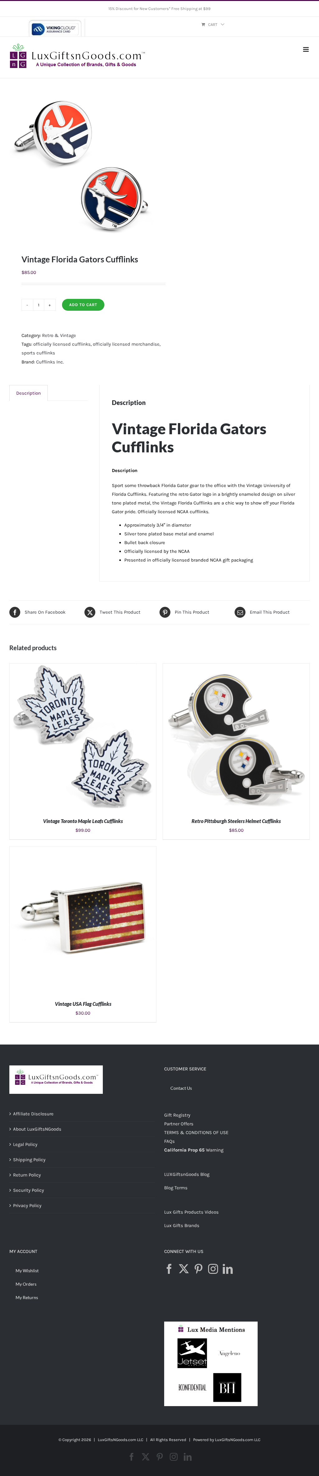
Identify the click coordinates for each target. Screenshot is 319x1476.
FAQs (169, 1141)
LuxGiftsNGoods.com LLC (237, 1439)
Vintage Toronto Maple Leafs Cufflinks (83, 821)
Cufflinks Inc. (50, 362)
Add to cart (83, 304)
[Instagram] (213, 1269)
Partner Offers (178, 1124)
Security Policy (28, 1190)
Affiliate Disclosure (33, 1114)
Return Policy (27, 1175)
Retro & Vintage (59, 335)
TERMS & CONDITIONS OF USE (196, 1132)
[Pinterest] (198, 1269)
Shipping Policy (29, 1159)
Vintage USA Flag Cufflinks (83, 1004)
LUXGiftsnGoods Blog (186, 1174)
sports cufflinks (38, 353)
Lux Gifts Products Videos (191, 1212)
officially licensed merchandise (126, 344)
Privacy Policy (27, 1205)
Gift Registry (177, 1115)
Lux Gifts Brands (181, 1225)
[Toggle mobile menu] (306, 49)
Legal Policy (25, 1144)
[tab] (28, 393)
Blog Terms (176, 1188)
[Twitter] (184, 1269)
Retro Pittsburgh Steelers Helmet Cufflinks (236, 821)
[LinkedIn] (228, 1269)
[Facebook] (169, 1269)
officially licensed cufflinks (62, 344)
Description (28, 393)
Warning (214, 1150)
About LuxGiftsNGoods (37, 1129)
